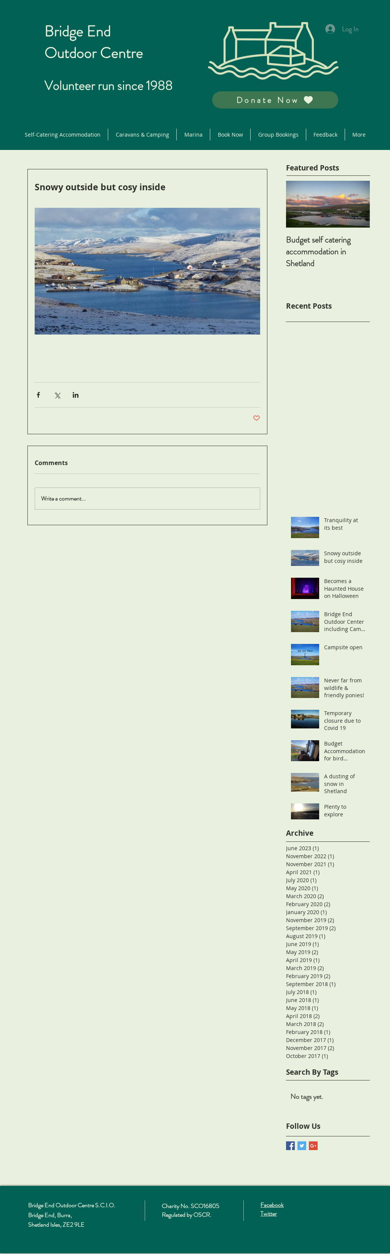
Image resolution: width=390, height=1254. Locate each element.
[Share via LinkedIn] (75, 394)
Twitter (269, 1213)
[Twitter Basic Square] (301, 1145)
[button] (275, 99)
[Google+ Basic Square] (313, 1145)
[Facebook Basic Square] (290, 1145)
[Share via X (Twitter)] (57, 394)
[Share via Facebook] (38, 394)
